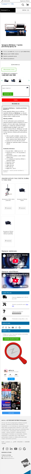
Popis (15, 100)
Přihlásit (27, 1)
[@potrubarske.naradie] (5, 371)
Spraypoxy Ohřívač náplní (22, 199)
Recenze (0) (16, 64)
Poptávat (8, 208)
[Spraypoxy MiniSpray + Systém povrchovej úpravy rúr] (15, 29)
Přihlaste (5, 51)
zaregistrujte (17, 51)
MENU (24, 10)
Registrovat (22, 1)
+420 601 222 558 (9, 75)
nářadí (9, 426)
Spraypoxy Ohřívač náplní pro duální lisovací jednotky (8, 233)
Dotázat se (7, 94)
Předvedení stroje (8, 69)
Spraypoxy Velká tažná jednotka (8, 199)
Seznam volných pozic (11, 339)
